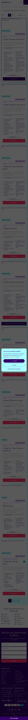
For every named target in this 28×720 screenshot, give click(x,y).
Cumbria (20, 6)
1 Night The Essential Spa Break (13, 167)
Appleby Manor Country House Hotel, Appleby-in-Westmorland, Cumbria (10, 559)
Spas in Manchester (20, 677)
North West (14, 6)
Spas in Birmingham (20, 681)
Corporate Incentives (6, 696)
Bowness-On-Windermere (6, 620)
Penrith (18, 620)
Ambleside (5, 618)
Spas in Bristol (18, 679)
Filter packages (14, 718)
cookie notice (12, 357)
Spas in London (19, 675)
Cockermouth (6, 623)
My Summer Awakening (12, 348)
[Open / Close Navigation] (25, 2)
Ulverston (18, 622)
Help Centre (4, 673)
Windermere (19, 624)
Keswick (18, 616)
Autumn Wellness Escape (13, 400)
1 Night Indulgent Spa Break (14, 104)
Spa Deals (8, 6)
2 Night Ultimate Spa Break (14, 39)
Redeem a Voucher (6, 671)
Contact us (3, 675)
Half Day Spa (8, 506)
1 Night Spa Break (10, 228)
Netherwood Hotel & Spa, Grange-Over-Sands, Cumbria (12, 445)
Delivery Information (6, 692)
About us (3, 677)
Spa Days (17, 671)
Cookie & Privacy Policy (7, 694)
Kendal (18, 614)
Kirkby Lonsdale (20, 618)
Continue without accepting (14, 369)
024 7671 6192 (22, 701)
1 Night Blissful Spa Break (10, 562)
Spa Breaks (4, 683)
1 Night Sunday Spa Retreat (13, 282)
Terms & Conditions (5, 690)
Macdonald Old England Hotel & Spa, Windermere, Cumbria (13, 36)
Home (2, 6)
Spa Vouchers (18, 673)
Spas (2, 679)
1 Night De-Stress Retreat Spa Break (13, 449)
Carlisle (5, 616)
